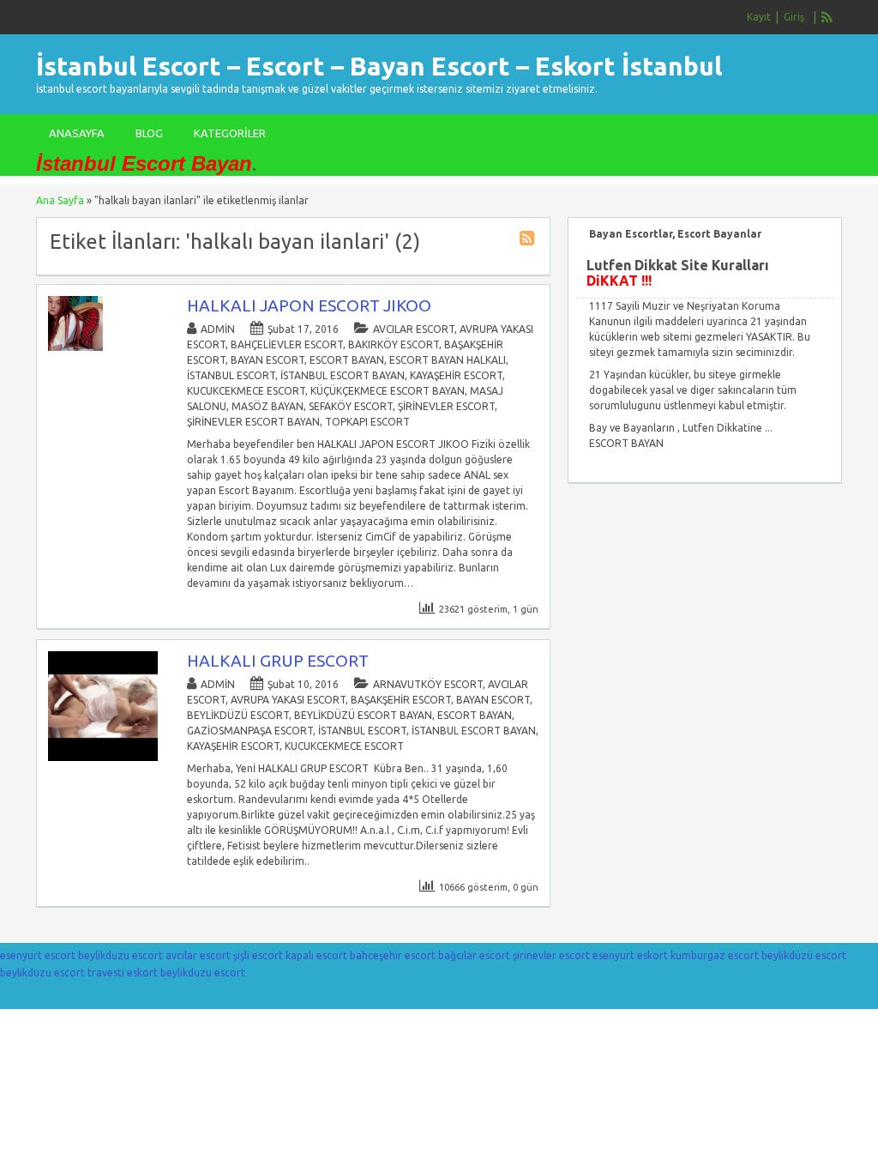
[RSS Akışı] (827, 17)
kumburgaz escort (715, 955)
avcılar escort (413, 329)
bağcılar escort (474, 955)
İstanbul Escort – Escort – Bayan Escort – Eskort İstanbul (379, 66)
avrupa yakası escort (288, 699)
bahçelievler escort (287, 344)
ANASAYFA (77, 133)
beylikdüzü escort (238, 715)
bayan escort (267, 359)
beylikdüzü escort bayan (363, 715)
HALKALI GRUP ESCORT (278, 660)
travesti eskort (122, 972)
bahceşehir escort (393, 955)
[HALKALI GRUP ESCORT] (103, 757)
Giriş (794, 16)
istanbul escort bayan (342, 375)
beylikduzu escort (120, 955)
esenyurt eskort (630, 955)
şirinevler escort (446, 406)
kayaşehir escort (456, 375)
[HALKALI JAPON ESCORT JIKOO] (75, 347)
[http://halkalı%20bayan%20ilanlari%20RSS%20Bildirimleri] (529, 240)
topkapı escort (367, 421)
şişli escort (258, 955)
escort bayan (347, 359)
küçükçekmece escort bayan (387, 390)
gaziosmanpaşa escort (250, 730)
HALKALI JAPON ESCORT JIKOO (309, 305)
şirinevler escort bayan (253, 421)
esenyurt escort (37, 955)
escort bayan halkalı (447, 359)
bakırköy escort (393, 344)
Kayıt (759, 16)
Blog (149, 133)
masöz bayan (268, 406)
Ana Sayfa (60, 200)
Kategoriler (230, 133)
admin (218, 329)
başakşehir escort (401, 699)
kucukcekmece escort (246, 390)
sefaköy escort (351, 406)
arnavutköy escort (428, 684)
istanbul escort (231, 375)
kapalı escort (316, 955)
